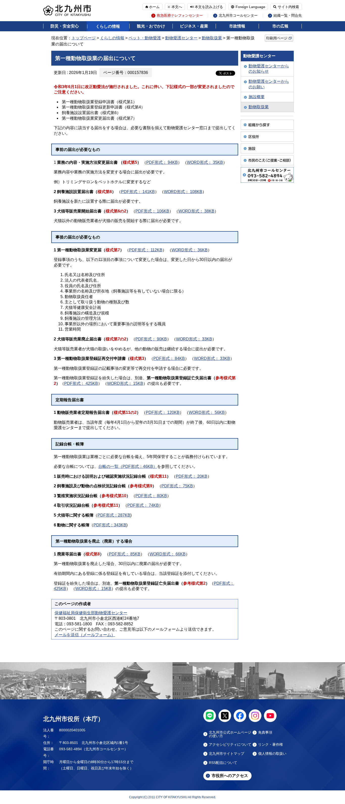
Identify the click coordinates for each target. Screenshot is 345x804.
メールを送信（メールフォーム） (85, 635)
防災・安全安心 (65, 26)
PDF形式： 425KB (81, 383)
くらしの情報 (108, 26)
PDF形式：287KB (113, 515)
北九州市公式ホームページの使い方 (230, 734)
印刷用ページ (276, 38)
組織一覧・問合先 (288, 15)
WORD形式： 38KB (196, 211)
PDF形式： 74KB (143, 505)
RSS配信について (223, 763)
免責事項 (265, 732)
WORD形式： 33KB (194, 339)
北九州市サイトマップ (226, 754)
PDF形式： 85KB (124, 554)
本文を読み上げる (209, 7)
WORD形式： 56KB (207, 412)
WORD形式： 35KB (205, 162)
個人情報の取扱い (272, 754)
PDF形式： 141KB (138, 192)
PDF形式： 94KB (162, 162)
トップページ (83, 38)
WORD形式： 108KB (183, 192)
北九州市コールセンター (238, 15)
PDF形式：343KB (109, 525)
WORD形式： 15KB (125, 383)
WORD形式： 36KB (189, 250)
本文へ (176, 7)
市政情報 (237, 26)
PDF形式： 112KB (145, 250)
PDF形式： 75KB (177, 486)
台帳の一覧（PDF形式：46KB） (127, 466)
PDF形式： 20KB (191, 476)
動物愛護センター (181, 38)
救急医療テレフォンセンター (180, 15)
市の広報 (280, 26)
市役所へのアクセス (230, 775)
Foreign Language (250, 7)
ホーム (154, 7)
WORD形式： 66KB (168, 554)
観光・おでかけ (151, 26)
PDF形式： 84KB (169, 358)
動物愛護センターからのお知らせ (269, 69)
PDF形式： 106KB (152, 211)
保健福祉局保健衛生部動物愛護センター (91, 613)
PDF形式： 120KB (163, 412)
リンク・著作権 (270, 744)
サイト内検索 (288, 7)
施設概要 (257, 97)
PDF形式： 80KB (151, 496)
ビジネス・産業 (194, 26)
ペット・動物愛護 (145, 38)
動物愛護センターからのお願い (269, 84)
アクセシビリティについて (230, 744)
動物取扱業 (212, 38)
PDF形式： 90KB (151, 339)
